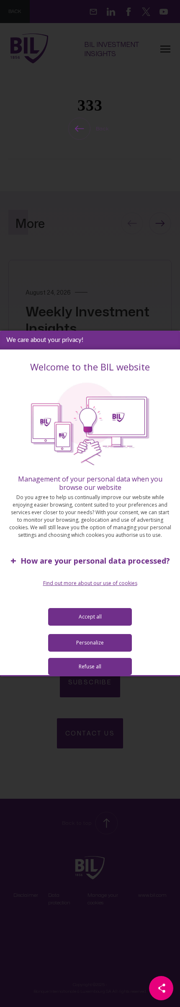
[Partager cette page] (161, 988)
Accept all (90, 616)
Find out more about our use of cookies (90, 583)
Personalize (90, 642)
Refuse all (90, 666)
